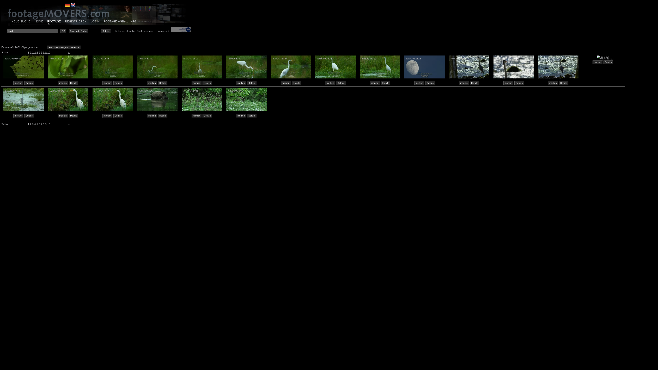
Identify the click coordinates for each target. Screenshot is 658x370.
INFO (133, 21)
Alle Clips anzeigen (58, 47)
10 (48, 52)
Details (105, 31)
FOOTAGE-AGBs (114, 21)
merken (18, 83)
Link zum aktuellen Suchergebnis (134, 31)
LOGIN (95, 21)
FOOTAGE (54, 21)
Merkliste (74, 47)
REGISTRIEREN (76, 21)
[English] (73, 5)
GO (63, 31)
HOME (39, 21)
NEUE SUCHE (21, 21)
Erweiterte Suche (78, 31)
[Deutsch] (67, 5)
